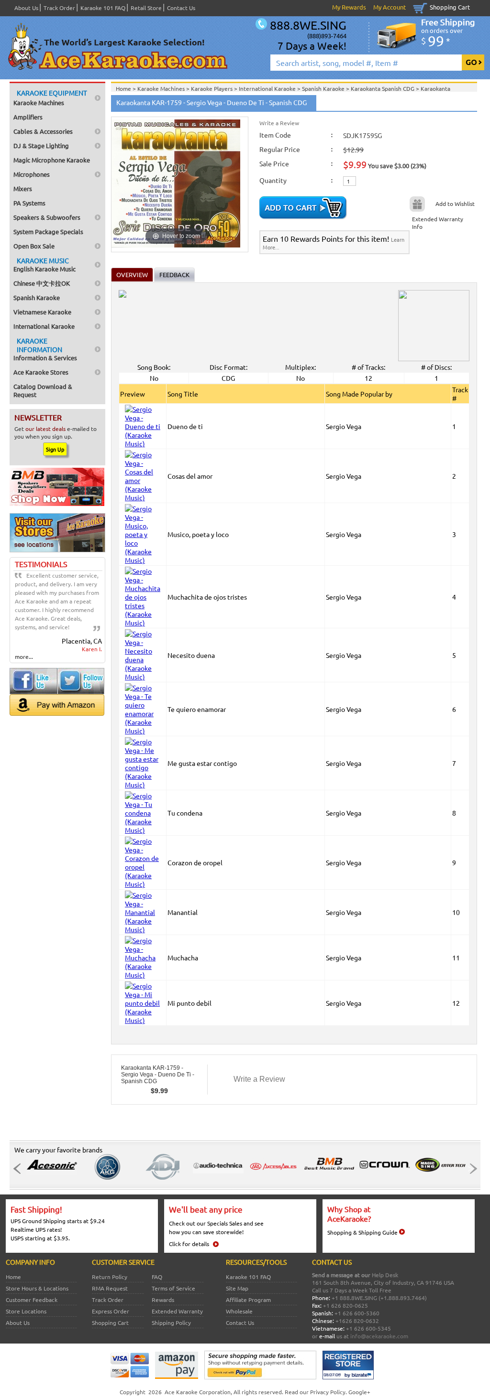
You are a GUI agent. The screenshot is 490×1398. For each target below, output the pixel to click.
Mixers (22, 188)
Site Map (237, 1288)
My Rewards (349, 7)
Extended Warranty (177, 1311)
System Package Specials (48, 231)
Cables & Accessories (43, 131)
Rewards (163, 1299)
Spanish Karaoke (36, 297)
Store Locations (26, 1311)
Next (470, 1168)
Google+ (359, 1392)
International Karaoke (44, 326)
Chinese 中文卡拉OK (41, 283)
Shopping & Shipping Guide (362, 1232)
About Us (26, 7)
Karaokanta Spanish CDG (383, 88)
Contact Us (181, 7)
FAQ (157, 1276)
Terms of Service (173, 1288)
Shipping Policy (171, 1322)
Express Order (110, 1311)
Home (13, 1276)
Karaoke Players (212, 88)
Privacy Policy (327, 1392)
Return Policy (109, 1276)
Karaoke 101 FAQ (102, 7)
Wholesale (239, 1311)
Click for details (189, 1243)
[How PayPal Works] (260, 1377)
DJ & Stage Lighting (41, 145)
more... (24, 656)
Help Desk (385, 1275)
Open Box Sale (34, 246)
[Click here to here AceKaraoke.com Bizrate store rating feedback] (348, 1377)
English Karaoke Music (44, 264)
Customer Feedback (31, 1299)
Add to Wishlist (455, 203)
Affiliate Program (248, 1299)
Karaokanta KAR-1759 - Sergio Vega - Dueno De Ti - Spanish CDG (157, 1075)
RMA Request (110, 1288)
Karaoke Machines (50, 97)
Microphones (31, 174)
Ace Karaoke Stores (40, 372)
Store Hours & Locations (37, 1288)
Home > (126, 88)
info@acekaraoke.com (379, 1336)
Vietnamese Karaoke (42, 312)
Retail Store (146, 7)
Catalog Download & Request (42, 390)
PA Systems (29, 203)
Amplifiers (28, 117)
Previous (19, 1168)
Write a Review (279, 123)
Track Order (59, 7)
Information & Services (45, 349)
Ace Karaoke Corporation (198, 1392)
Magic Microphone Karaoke (51, 160)
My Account (389, 7)
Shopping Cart (450, 7)
